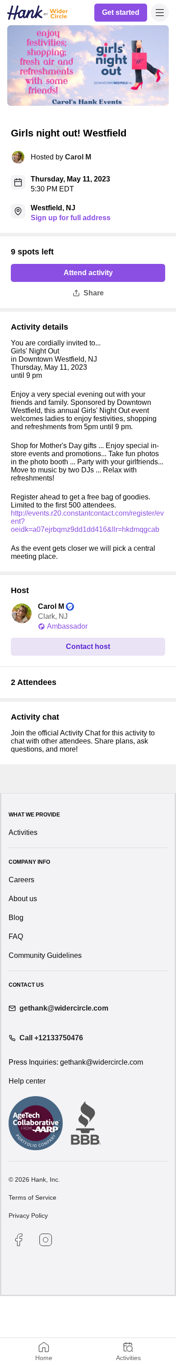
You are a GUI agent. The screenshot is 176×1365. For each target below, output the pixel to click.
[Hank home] (37, 12)
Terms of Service (32, 1266)
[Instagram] (46, 1309)
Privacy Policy (28, 1284)
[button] (160, 13)
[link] (121, 13)
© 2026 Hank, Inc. (34, 1248)
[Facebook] (18, 1309)
